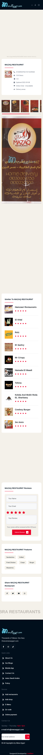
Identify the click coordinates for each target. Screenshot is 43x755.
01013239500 (30, 72)
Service (4, 689)
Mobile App (9, 668)
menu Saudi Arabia (12, 678)
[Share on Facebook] (7, 593)
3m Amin (19, 422)
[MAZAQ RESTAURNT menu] (6, 106)
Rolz (17, 332)
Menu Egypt (20, 743)
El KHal (18, 320)
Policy (7, 683)
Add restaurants (11, 694)
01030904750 (21, 72)
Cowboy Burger (22, 409)
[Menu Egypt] (12, 5)
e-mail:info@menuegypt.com (13, 730)
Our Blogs (9, 663)
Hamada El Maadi (23, 370)
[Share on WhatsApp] (24, 593)
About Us (9, 658)
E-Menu (8, 705)
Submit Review (20, 532)
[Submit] (27, 736)
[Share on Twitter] (13, 593)
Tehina (18, 383)
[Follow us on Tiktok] (13, 646)
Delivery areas (20, 89)
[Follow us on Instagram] (8, 646)
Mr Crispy (20, 357)
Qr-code (8, 710)
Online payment (11, 715)
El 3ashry (19, 345)
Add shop (9, 700)
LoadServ (30, 753)
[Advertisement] (21, 32)
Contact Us (9, 673)
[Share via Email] (18, 593)
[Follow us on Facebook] (3, 646)
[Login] (35, 5)
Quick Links (6, 653)
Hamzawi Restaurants (26, 307)
